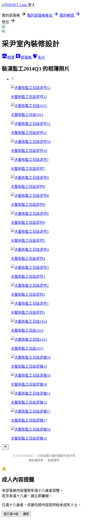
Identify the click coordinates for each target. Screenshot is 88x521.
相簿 (11, 57)
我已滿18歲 (11, 514)
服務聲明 (53, 460)
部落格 (26, 57)
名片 (41, 57)
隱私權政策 (36, 460)
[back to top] (5, 447)
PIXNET (28, 455)
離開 (26, 514)
